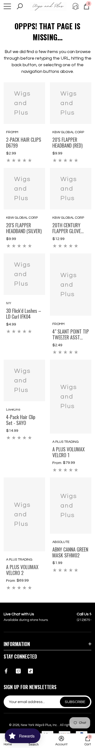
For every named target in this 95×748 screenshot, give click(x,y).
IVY (8, 303)
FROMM (12, 132)
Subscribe (75, 702)
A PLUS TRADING (65, 442)
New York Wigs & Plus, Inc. (39, 725)
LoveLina (13, 409)
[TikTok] (30, 671)
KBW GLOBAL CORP (68, 132)
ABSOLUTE (60, 542)
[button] (19, 6)
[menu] (7, 6)
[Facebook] (6, 671)
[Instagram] (18, 671)
